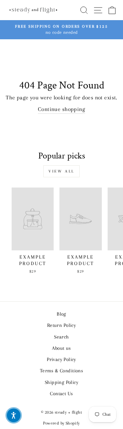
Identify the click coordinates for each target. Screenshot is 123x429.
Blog (61, 314)
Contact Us (61, 393)
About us (61, 348)
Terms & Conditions (61, 370)
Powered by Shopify (61, 423)
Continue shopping (61, 109)
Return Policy (61, 325)
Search (61, 337)
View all (61, 171)
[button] (13, 415)
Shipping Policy (61, 382)
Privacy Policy (61, 359)
